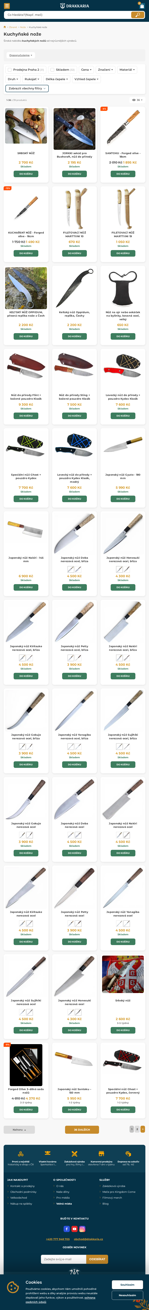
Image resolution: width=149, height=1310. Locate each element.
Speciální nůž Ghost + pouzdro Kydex (26, 476)
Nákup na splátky (21, 1203)
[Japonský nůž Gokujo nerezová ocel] (29, 746)
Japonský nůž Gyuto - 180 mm (123, 476)
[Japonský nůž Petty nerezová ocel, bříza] (71, 658)
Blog (105, 1203)
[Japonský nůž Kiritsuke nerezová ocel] (29, 658)
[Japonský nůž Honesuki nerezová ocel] (126, 569)
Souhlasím (127, 1284)
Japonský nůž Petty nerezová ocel (74, 913)
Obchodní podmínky (23, 1192)
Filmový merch (112, 1197)
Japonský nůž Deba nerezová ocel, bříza (74, 559)
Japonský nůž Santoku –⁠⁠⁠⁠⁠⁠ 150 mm (74, 1091)
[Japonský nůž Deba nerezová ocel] (78, 569)
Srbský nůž (123, 1000)
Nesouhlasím (127, 1295)
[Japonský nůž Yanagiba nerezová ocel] (78, 746)
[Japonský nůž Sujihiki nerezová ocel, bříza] (119, 746)
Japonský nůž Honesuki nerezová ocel (74, 1002)
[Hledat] (137, 15)
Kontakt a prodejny (22, 1186)
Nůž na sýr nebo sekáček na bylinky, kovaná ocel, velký (123, 316)
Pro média (63, 1197)
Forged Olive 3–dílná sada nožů (26, 1091)
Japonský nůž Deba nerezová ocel (74, 825)
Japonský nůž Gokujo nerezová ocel (26, 825)
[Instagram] (82, 1229)
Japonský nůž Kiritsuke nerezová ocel (26, 913)
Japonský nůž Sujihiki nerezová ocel (26, 1002)
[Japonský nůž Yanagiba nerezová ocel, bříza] (71, 746)
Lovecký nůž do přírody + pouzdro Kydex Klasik (123, 396)
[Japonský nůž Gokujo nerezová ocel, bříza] (22, 746)
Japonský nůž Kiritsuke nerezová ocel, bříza (26, 648)
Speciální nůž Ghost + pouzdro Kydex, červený (123, 1091)
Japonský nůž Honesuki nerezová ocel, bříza (122, 559)
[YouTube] (74, 1229)
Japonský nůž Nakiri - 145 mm (26, 559)
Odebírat (97, 1259)
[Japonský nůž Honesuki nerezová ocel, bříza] (119, 569)
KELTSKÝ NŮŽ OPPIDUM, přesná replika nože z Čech (26, 314)
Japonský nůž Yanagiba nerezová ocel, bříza (74, 736)
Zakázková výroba (113, 1186)
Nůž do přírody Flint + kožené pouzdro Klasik (26, 396)
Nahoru (18, 1129)
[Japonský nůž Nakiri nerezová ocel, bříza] (119, 658)
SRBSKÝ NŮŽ (26, 153)
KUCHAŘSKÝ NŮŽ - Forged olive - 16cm (26, 234)
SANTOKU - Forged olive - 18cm (122, 155)
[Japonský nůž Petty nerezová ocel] (78, 658)
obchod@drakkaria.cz (88, 1239)
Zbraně (13, 27)
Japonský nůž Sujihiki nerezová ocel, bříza (123, 736)
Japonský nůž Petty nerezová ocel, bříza (74, 648)
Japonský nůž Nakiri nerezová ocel (123, 825)
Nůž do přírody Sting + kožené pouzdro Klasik (74, 396)
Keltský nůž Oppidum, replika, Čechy (74, 314)
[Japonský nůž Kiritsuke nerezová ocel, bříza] (22, 658)
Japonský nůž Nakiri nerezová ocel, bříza (123, 648)
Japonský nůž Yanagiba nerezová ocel (122, 913)
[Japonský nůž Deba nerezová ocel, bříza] (71, 569)
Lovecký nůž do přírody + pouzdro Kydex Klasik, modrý (74, 478)
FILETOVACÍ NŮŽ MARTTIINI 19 (123, 234)
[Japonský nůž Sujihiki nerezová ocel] (126, 746)
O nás (60, 1186)
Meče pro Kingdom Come (118, 1192)
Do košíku (26, 173)
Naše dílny (62, 1192)
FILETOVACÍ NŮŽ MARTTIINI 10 (74, 234)
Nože (23, 27)
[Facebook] (67, 1229)
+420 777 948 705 (58, 1239)
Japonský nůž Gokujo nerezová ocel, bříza (26, 736)
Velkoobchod (18, 1197)
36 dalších (82, 1129)
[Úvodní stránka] (5, 27)
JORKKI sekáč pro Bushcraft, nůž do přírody (74, 155)
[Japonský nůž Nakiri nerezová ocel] (126, 658)
